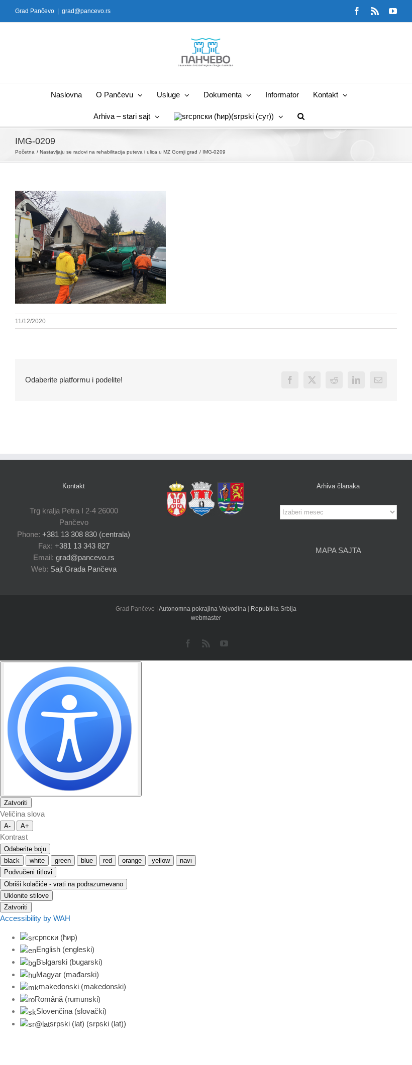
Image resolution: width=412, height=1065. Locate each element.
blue (87, 860)
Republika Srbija (273, 608)
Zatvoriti (16, 803)
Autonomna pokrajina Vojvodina (203, 608)
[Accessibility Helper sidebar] (71, 728)
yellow (161, 860)
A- (7, 826)
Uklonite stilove (26, 895)
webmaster (206, 617)
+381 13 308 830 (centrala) (86, 534)
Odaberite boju (25, 849)
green (63, 860)
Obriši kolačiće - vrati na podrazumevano (63, 884)
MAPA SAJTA (338, 550)
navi (186, 860)
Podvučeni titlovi (28, 872)
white (37, 860)
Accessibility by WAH (35, 918)
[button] (300, 115)
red (107, 860)
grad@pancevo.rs (86, 11)
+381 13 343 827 (82, 546)
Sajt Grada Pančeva (83, 569)
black (12, 860)
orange (132, 860)
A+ (25, 826)
